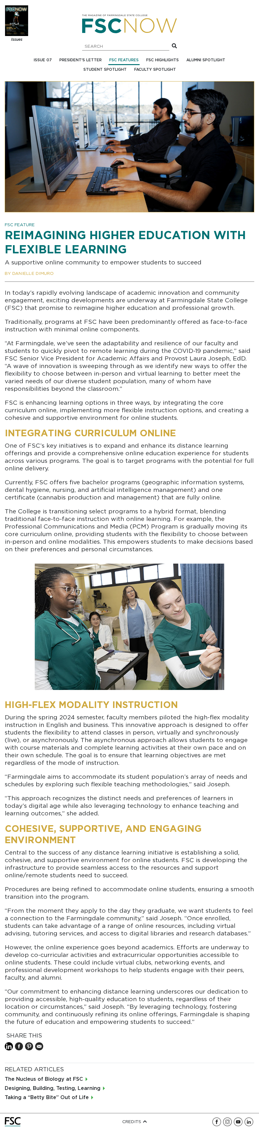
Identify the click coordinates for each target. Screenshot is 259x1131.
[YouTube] (238, 1121)
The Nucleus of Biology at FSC (44, 1079)
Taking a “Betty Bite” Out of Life (47, 1097)
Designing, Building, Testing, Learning (52, 1088)
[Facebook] (216, 1121)
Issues (16, 39)
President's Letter (80, 60)
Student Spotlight (105, 69)
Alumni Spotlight (205, 60)
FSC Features (124, 60)
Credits (132, 1122)
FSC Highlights (162, 60)
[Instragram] (227, 1121)
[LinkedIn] (249, 1121)
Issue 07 (43, 60)
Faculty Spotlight (155, 69)
